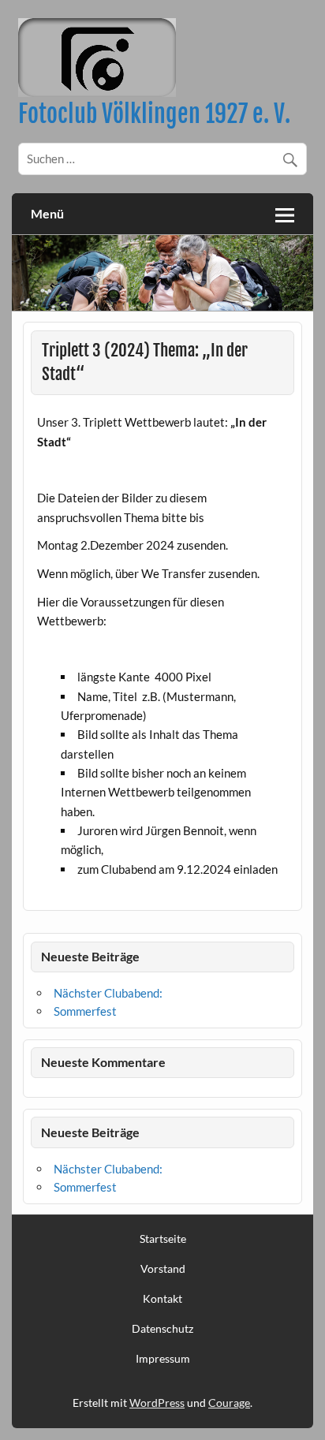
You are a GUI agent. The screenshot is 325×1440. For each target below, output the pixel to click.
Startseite (163, 1238)
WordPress (157, 1402)
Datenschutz (162, 1328)
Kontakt (162, 1298)
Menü (47, 213)
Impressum (163, 1358)
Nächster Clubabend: (108, 993)
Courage (229, 1402)
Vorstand (162, 1268)
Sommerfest (85, 1011)
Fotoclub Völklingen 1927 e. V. (154, 114)
